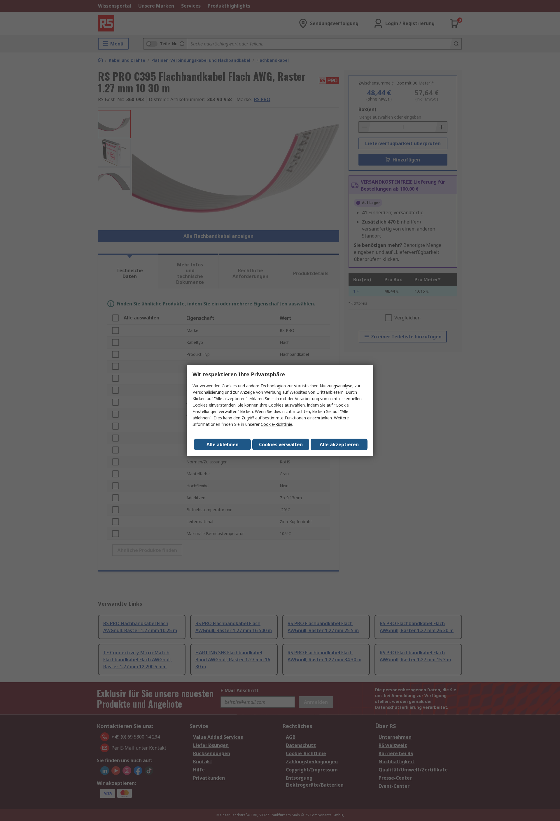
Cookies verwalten (281, 444)
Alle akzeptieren (339, 444)
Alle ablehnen (222, 444)
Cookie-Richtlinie (276, 424)
